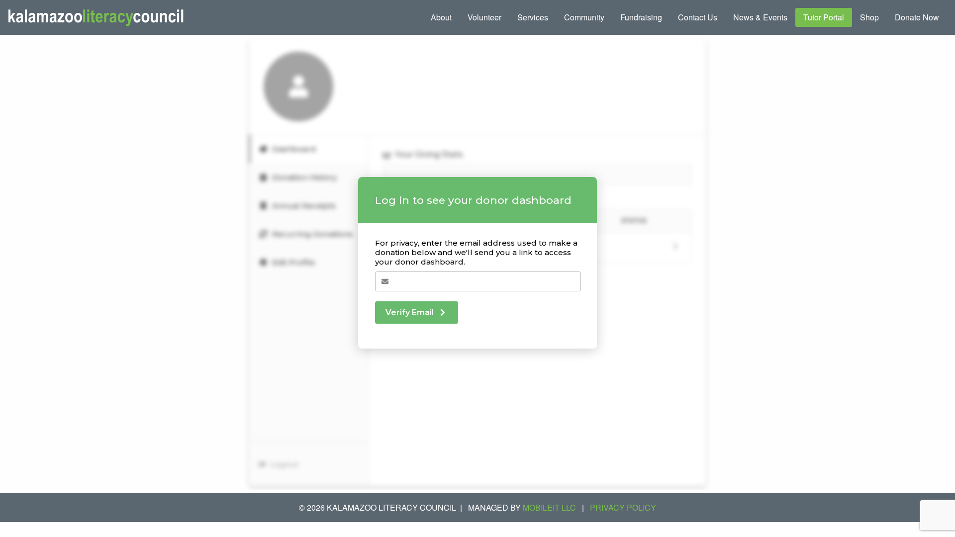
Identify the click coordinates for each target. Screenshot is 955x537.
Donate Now (917, 17)
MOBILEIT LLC (549, 507)
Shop (869, 17)
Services (532, 17)
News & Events (760, 17)
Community (584, 17)
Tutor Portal (823, 17)
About (441, 17)
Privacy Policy (623, 507)
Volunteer (484, 17)
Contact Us (697, 17)
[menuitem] (441, 17)
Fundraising (641, 17)
